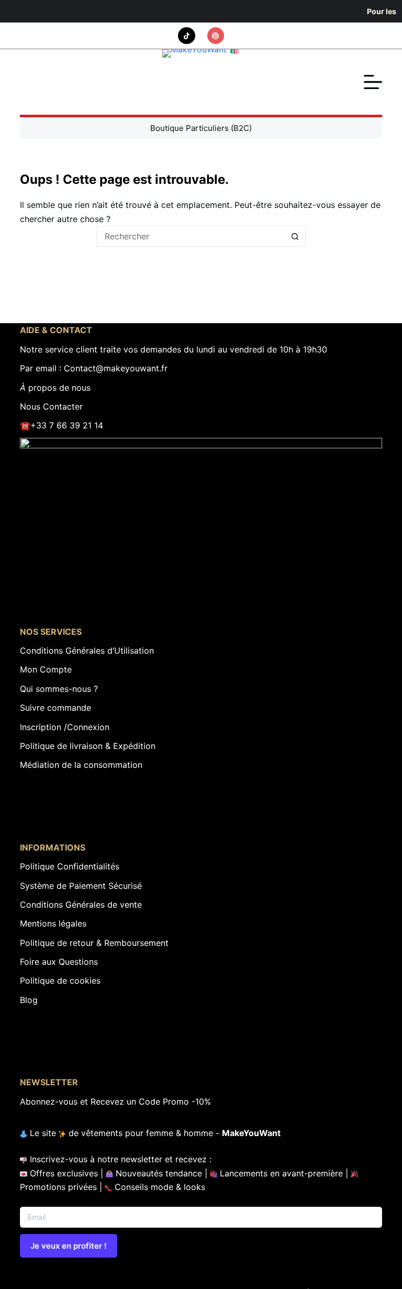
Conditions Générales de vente (81, 904)
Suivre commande (55, 707)
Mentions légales (53, 923)
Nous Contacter (51, 406)
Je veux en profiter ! (68, 1246)
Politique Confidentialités (69, 866)
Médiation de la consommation (81, 764)
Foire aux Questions (59, 961)
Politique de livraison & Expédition (87, 746)
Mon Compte (46, 669)
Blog (29, 1000)
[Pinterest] (216, 36)
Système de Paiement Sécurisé (81, 885)
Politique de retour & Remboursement (94, 943)
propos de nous (55, 387)
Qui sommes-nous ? (59, 689)
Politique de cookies (60, 980)
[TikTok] (186, 36)
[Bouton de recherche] (295, 236)
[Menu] (373, 82)
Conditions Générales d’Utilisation (87, 650)
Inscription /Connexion (64, 727)
